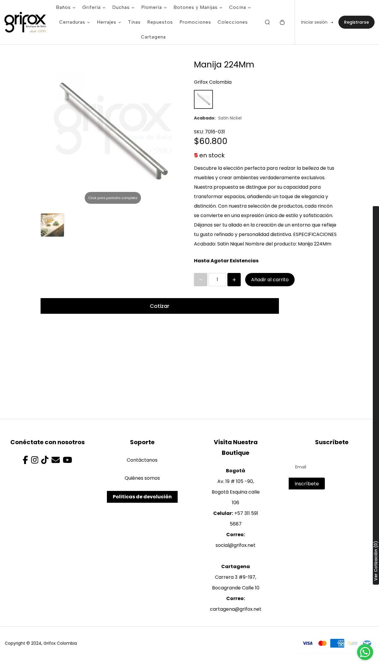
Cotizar (159, 306)
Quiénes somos (142, 478)
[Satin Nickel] (203, 99)
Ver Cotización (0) (376, 561)
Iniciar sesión (314, 22)
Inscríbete (307, 483)
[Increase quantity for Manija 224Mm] (234, 279)
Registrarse (356, 22)
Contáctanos (142, 460)
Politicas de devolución (142, 496)
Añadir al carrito (270, 279)
